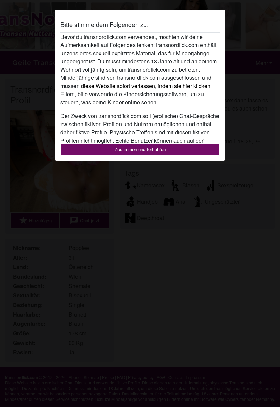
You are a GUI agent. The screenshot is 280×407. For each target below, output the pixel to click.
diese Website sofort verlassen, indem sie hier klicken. (146, 86)
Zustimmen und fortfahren (140, 149)
